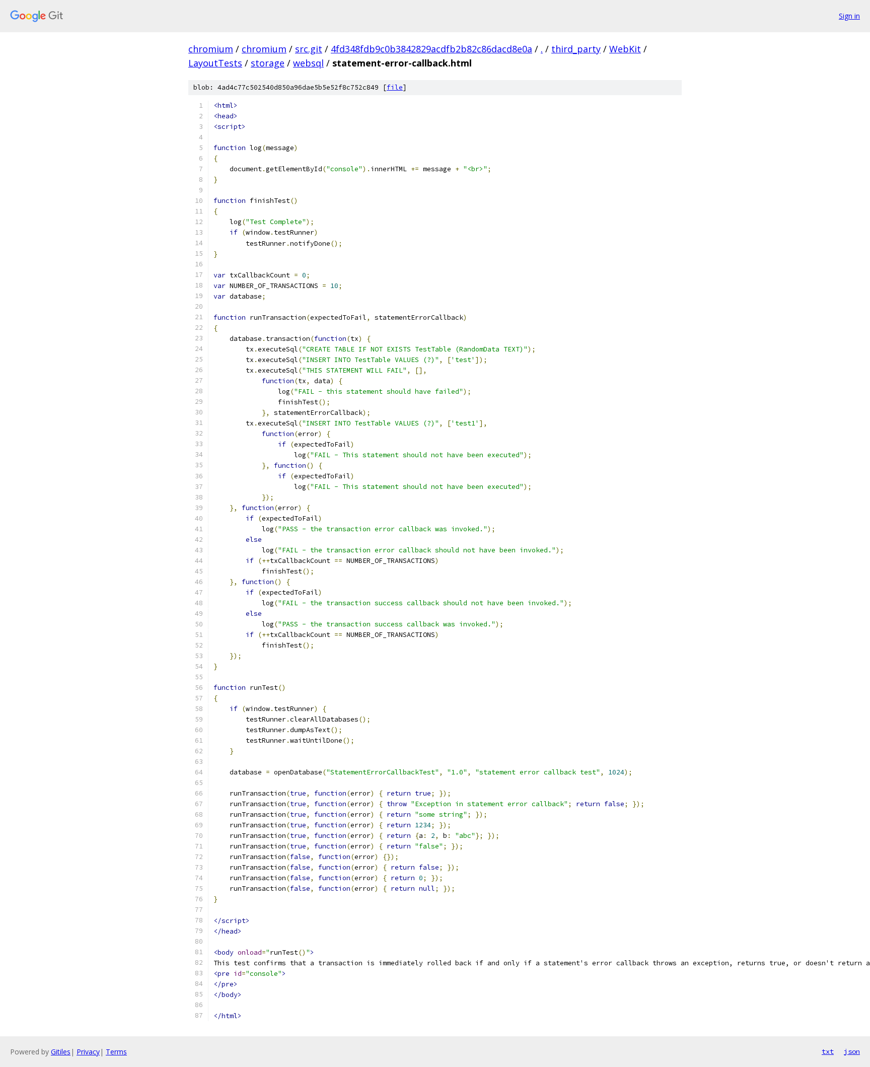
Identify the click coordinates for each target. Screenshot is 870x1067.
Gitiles (60, 1051)
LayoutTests (215, 63)
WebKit (625, 49)
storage (267, 63)
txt (828, 1051)
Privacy (88, 1051)
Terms (116, 1051)
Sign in (849, 16)
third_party (576, 49)
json (852, 1051)
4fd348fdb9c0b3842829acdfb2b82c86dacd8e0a (431, 49)
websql (308, 63)
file (395, 87)
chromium (210, 49)
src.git (308, 49)
